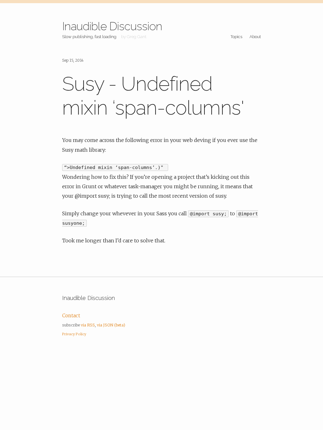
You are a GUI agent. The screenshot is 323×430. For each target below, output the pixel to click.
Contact (71, 316)
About (255, 36)
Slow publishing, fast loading (89, 36)
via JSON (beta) (111, 325)
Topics (236, 36)
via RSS (88, 325)
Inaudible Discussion (112, 26)
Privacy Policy (74, 334)
